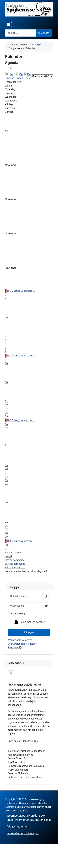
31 (6, 548)
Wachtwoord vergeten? (20, 640)
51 (6, 444)
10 (6, 363)
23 (6, 480)
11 (6, 401)
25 (6, 522)
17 (6, 428)
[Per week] (20, 76)
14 (6, 412)
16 (6, 424)
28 (6, 533)
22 (6, 476)
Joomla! (9, 806)
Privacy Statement (18, 826)
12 (6, 405)
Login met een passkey (32, 622)
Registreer (13, 647)
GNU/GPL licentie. (18, 810)
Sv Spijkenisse (13, 552)
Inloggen (29, 632)
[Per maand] (10, 76)
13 (6, 408)
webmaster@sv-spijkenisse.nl (33, 819)
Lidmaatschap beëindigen (23, 833)
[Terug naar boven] (53, 838)
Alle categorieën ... (15, 567)
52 (6, 503)
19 (6, 465)
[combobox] (20, 32)
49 (6, 317)
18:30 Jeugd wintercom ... (21, 290)
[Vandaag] (27, 76)
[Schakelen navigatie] (8, 24)
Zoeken (45, 32)
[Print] (11, 67)
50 (6, 382)
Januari (9, 85)
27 (6, 529)
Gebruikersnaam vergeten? (22, 643)
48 (6, 130)
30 (6, 545)
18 (6, 461)
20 (6, 469)
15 (6, 416)
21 (6, 472)
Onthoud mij (18, 613)
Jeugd (8, 556)
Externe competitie (15, 563)
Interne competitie (14, 560)
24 (6, 484)
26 (6, 525)
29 (6, 537)
